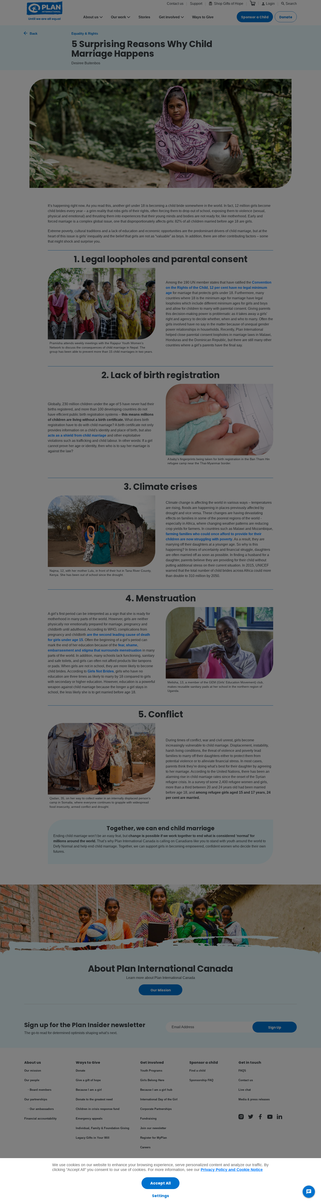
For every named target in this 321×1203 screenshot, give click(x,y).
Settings (160, 1195)
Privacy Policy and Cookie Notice (232, 1169)
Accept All (160, 1183)
